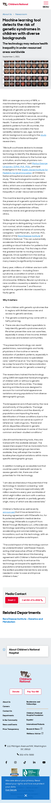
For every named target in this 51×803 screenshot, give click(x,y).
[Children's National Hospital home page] (16, 4)
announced (9, 512)
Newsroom (21, 14)
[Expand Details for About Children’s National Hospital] (4, 649)
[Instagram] (15, 762)
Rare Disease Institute (29, 235)
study (43, 135)
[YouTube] (44, 762)
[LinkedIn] (34, 762)
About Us (7, 14)
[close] (25, 795)
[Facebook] (6, 762)
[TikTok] (25, 762)
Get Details (11, 790)
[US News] (14, 773)
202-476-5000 (27, 754)
